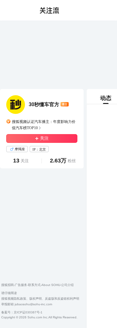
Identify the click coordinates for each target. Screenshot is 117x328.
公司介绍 (67, 285)
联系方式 (34, 285)
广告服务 (21, 285)
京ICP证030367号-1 (28, 312)
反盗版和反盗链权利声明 (62, 298)
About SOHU (50, 285)
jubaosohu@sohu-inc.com (33, 304)
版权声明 (35, 298)
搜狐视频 (17, 10)
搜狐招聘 (7, 285)
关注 (44, 138)
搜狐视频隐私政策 (13, 298)
